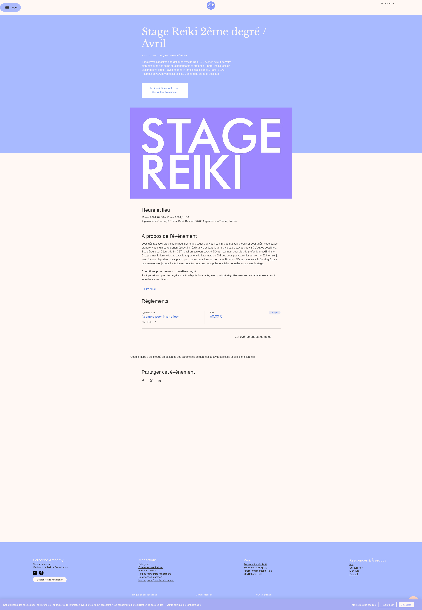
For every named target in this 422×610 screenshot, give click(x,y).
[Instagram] (35, 573)
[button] (50, 579)
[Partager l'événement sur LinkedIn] (159, 380)
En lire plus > (149, 289)
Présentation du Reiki (255, 564)
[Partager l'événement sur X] (151, 380)
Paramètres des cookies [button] (363, 604)
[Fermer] (418, 604)
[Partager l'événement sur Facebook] (143, 380)
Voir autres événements (164, 92)
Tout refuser (387, 604)
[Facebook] (41, 573)
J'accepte (406, 604)
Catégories (144, 564)
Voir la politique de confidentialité (184, 604)
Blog (351, 564)
